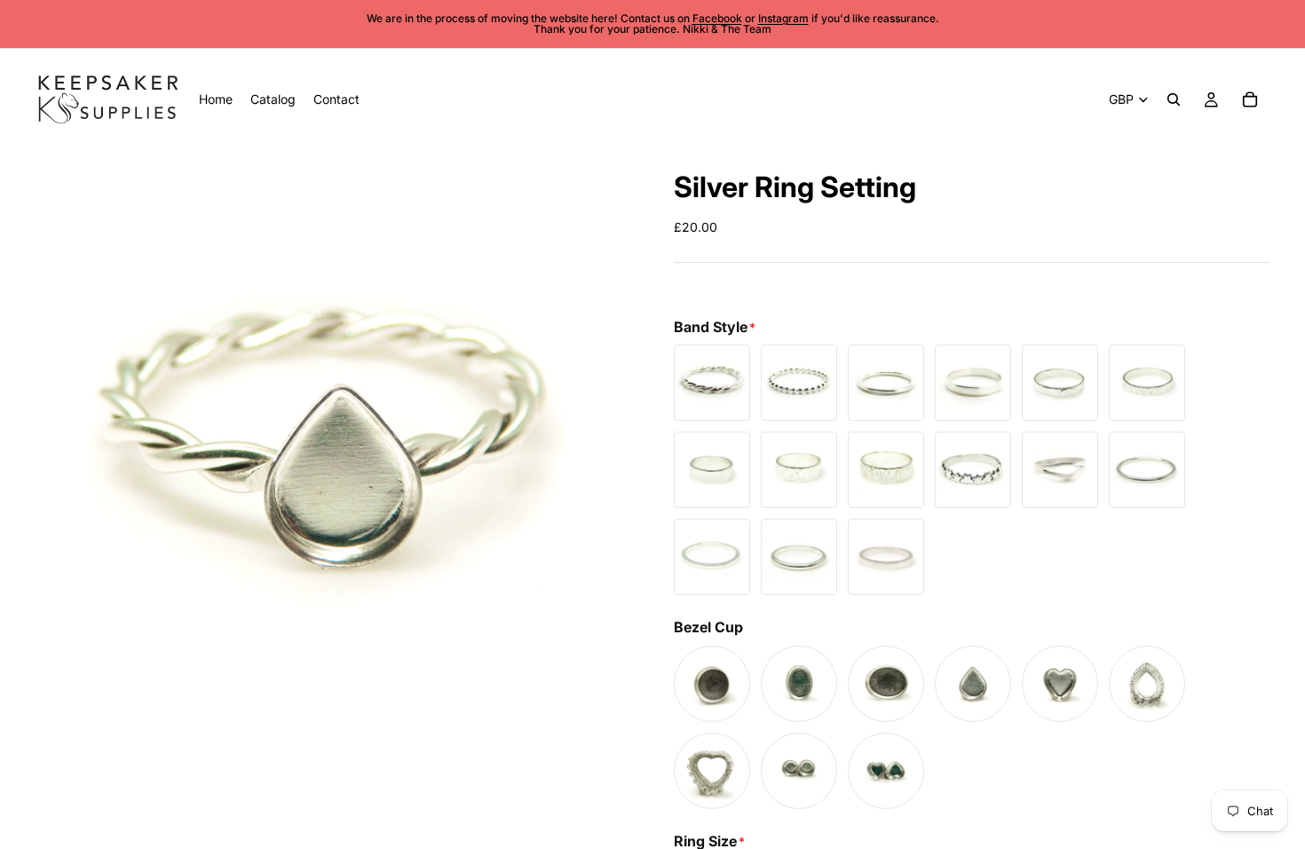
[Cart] (1249, 99)
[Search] (1173, 99)
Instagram (783, 18)
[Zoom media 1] (333, 448)
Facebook (717, 18)
